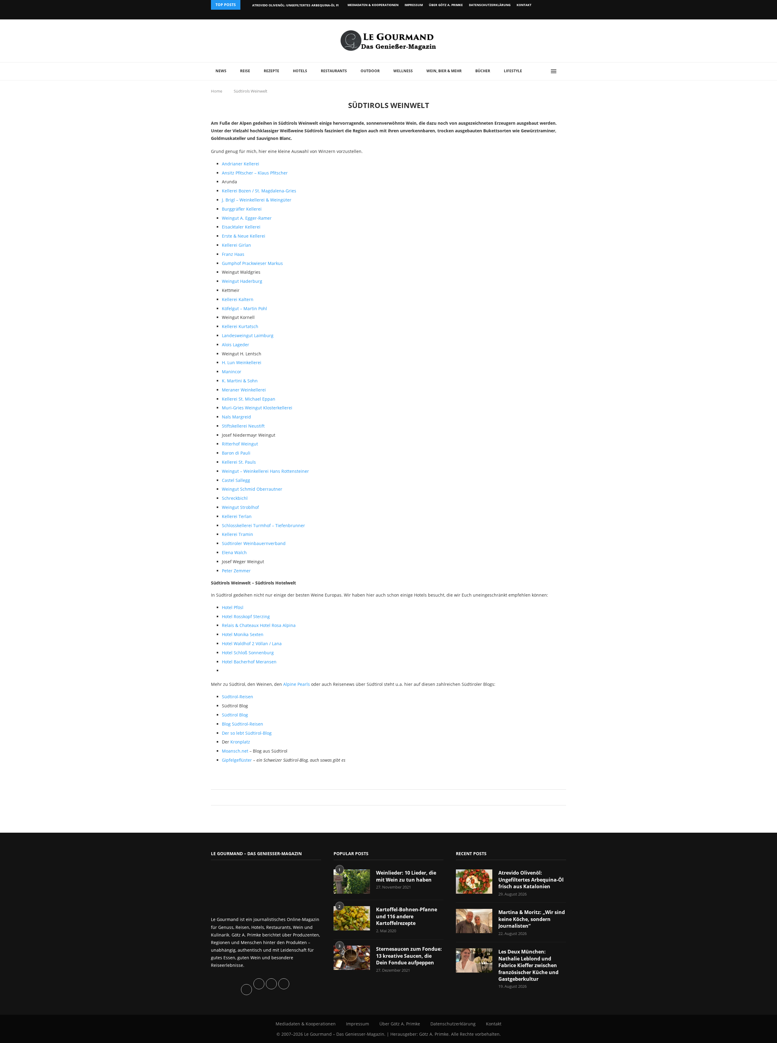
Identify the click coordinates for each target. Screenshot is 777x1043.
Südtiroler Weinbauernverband (254, 543)
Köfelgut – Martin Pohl (244, 308)
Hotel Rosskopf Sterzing (246, 616)
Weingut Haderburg (242, 281)
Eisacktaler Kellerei (241, 227)
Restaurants (334, 70)
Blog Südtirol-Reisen (242, 724)
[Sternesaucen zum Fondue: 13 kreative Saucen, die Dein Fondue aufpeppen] (352, 958)
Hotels (300, 70)
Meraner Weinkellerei (244, 390)
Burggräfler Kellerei (242, 209)
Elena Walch (234, 552)
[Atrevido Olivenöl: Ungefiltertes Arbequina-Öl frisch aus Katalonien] (474, 881)
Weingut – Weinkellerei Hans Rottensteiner (265, 471)
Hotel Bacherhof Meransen (249, 662)
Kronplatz (240, 742)
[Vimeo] (533, 14)
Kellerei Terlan (237, 516)
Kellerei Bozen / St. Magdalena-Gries (259, 191)
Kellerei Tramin (237, 534)
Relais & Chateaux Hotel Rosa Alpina (259, 625)
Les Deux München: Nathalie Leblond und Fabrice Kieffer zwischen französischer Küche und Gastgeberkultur (528, 965)
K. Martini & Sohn (240, 381)
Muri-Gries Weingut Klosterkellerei (257, 408)
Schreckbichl (235, 498)
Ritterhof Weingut (240, 444)
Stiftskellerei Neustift (243, 426)
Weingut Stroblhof (240, 507)
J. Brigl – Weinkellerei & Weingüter (256, 200)
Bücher (482, 70)
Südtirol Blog (235, 715)
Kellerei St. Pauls (239, 462)
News (220, 70)
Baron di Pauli (236, 453)
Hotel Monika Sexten (242, 634)
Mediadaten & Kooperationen (373, 5)
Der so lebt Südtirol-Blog (247, 733)
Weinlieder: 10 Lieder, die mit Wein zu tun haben (406, 876)
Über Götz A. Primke (446, 5)
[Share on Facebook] (385, 797)
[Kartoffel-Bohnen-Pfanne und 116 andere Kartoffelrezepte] (352, 918)
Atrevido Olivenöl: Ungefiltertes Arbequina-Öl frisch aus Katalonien (313, 5)
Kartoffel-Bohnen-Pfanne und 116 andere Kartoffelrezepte (406, 916)
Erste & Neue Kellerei (243, 236)
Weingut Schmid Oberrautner (252, 489)
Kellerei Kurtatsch (240, 326)
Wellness (403, 70)
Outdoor (370, 70)
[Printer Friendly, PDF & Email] (240, 774)
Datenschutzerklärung (490, 5)
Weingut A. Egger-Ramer (247, 218)
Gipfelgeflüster (237, 760)
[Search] (563, 71)
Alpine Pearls (296, 684)
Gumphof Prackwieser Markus (252, 263)
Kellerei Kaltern (237, 299)
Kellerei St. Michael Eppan (248, 399)
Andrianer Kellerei (240, 164)
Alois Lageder (235, 344)
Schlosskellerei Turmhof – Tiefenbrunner (263, 525)
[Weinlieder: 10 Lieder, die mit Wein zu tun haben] (352, 881)
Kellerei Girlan (236, 245)
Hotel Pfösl (232, 607)
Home (216, 91)
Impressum (414, 5)
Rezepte (271, 70)
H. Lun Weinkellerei (241, 362)
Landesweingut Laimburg (247, 335)
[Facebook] (526, 14)
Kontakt (524, 5)
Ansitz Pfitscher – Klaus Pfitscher (255, 173)
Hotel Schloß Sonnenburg (248, 652)
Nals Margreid (236, 417)
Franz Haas (233, 254)
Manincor (231, 371)
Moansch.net (235, 751)
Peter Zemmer (236, 571)
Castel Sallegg (236, 480)
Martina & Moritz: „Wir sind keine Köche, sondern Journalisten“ (531, 919)
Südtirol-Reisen (237, 696)
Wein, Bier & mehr (444, 70)
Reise (245, 70)
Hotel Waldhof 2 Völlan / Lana (252, 643)
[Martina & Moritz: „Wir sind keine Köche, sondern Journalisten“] (474, 921)
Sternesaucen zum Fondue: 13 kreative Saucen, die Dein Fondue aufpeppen (409, 956)
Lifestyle (513, 70)
